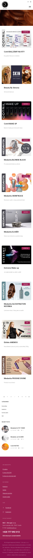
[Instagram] (30, 1)
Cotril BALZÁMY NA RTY (14, 52)
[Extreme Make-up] (16, 255)
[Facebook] (28, 1)
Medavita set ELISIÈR (17, 437)
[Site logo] (5, 7)
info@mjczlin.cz (11, 528)
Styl (3, 416)
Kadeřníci (4, 409)
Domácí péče (5, 412)
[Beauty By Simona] (16, 74)
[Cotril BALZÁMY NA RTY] (16, 38)
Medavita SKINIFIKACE (13, 196)
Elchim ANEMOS (11, 342)
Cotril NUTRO (15, 446)
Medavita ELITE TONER (18, 428)
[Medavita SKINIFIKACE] (16, 182)
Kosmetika (4, 406)
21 (23, 448)
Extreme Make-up (11, 268)
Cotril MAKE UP (10, 124)
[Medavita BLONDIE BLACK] (16, 146)
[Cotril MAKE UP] (16, 110)
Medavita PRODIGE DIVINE (15, 378)
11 (23, 430)
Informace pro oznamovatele (12, 535)
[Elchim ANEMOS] (16, 329)
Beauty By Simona (11, 88)
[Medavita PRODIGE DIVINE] (16, 365)
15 (23, 439)
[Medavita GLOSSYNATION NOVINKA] (16, 291)
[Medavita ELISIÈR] (16, 219)
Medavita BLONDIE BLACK (15, 160)
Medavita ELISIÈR (11, 232)
